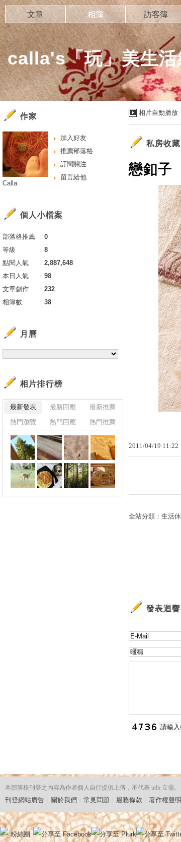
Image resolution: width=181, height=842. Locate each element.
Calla (10, 183)
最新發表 (23, 407)
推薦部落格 (76, 151)
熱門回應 (63, 422)
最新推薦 (102, 407)
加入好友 (73, 138)
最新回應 (63, 407)
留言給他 (73, 177)
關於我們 (64, 800)
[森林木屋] (23, 447)
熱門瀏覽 (23, 422)
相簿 (95, 14)
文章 (35, 14)
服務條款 (129, 800)
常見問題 (96, 800)
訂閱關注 (73, 164)
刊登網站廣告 (24, 800)
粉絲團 (20, 834)
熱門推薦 (102, 422)
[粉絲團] (4, 831)
